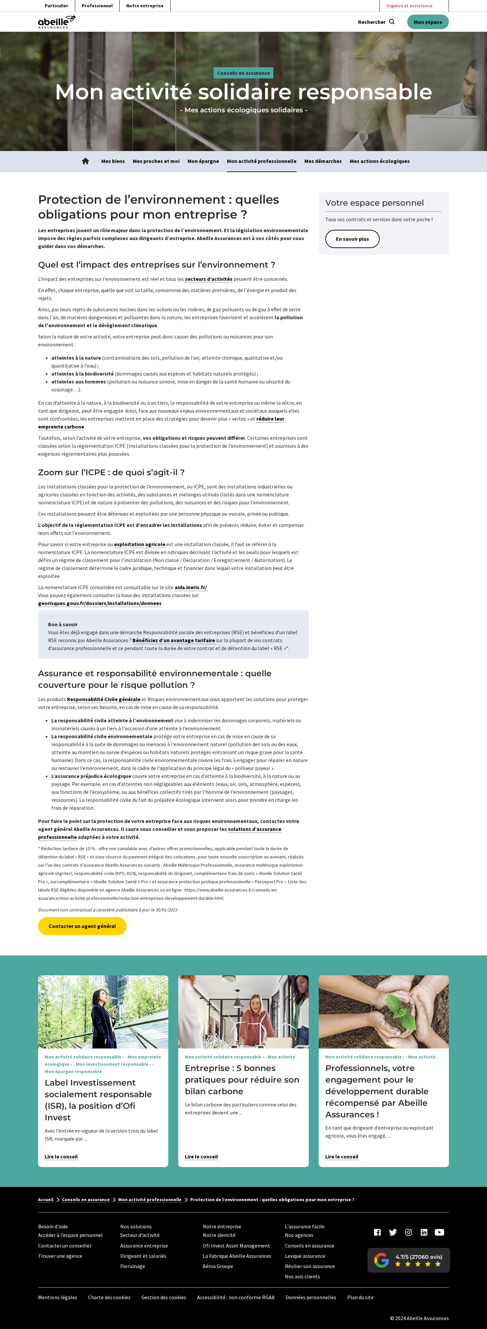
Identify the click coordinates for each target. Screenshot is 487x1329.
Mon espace (428, 22)
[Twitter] (393, 1232)
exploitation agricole (139, 544)
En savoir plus (352, 238)
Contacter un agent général (82, 926)
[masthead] (57, 22)
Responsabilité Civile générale (103, 699)
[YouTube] (439, 1232)
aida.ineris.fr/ (191, 587)
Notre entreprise (145, 6)
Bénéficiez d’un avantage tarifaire (174, 640)
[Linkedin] (424, 1232)
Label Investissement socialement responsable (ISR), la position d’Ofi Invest (98, 1100)
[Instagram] (408, 1232)
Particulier (56, 6)
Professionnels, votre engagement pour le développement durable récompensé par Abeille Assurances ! (377, 1091)
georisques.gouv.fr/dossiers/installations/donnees (100, 603)
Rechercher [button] (372, 22)
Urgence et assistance (409, 6)
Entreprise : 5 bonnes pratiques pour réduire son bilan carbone (242, 1079)
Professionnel (97, 6)
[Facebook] (377, 1232)
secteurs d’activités (209, 279)
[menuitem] (85, 161)
